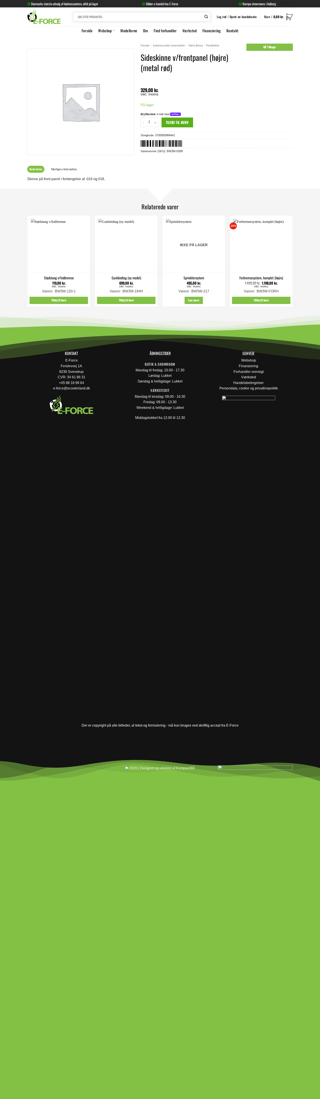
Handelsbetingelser (248, 383)
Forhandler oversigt (249, 372)
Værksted (189, 30)
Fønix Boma (196, 45)
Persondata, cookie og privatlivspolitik (248, 388)
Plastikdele (212, 45)
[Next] (292, 263)
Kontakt (232, 30)
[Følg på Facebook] (32, 770)
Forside (87, 30)
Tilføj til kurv (177, 122)
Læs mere (193, 300)
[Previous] (27, 263)
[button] (278, 16)
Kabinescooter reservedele (169, 45)
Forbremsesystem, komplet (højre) (261, 278)
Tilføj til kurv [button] (58, 300)
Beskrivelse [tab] (35, 169)
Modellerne (128, 30)
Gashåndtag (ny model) (126, 278)
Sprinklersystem (194, 278)
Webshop (105, 30)
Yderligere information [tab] (64, 169)
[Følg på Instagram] (42, 770)
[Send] (206, 16)
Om (145, 30)
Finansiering (211, 30)
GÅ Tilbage (269, 47)
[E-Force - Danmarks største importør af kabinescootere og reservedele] (44, 16)
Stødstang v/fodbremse (59, 278)
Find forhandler (165, 30)
